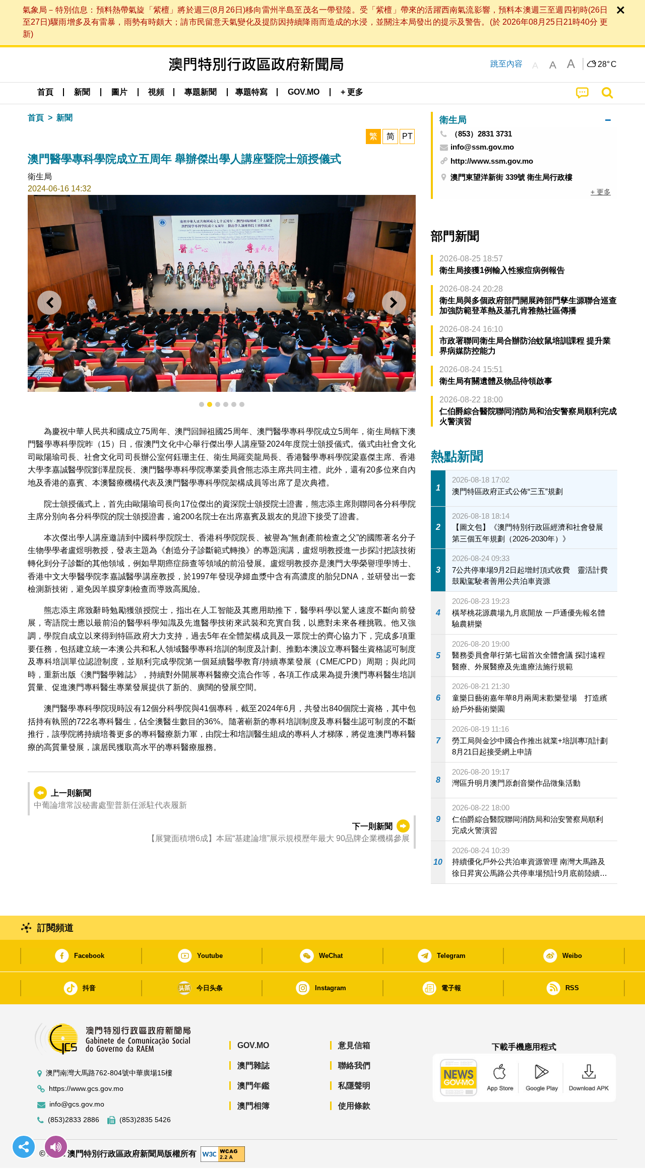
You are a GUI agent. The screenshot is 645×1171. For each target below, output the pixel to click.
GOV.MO (253, 1045)
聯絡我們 (354, 1065)
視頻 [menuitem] (156, 92)
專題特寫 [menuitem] (251, 92)
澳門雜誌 (253, 1065)
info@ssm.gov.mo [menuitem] (482, 147)
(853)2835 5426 (145, 1120)
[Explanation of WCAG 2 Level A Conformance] (223, 1153)
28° (607, 64)
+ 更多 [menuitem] (601, 192)
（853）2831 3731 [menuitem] (481, 134)
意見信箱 (354, 1045)
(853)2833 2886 (73, 1120)
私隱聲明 (354, 1085)
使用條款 (354, 1105)
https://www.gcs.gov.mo (86, 1088)
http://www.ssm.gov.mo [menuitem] (491, 161)
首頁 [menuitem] (45, 92)
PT (407, 136)
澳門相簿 (253, 1105)
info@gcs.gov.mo (76, 1104)
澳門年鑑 (253, 1085)
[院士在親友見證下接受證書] (222, 293)
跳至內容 (506, 63)
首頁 (36, 117)
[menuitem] (82, 92)
